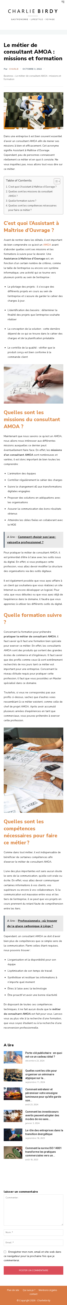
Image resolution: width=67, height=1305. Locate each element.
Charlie (13, 69)
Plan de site (13, 1290)
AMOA (47, 245)
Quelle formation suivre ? (22, 201)
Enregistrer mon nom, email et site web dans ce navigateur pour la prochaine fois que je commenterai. (32, 1256)
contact (33, 1294)
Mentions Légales (48, 1290)
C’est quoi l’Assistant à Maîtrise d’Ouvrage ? (32, 186)
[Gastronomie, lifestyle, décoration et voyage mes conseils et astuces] (33, 14)
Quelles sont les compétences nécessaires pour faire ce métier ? (32, 208)
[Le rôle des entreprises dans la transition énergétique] (13, 1135)
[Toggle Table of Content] (55, 181)
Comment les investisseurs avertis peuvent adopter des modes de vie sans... (42, 1115)
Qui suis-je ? (29, 1290)
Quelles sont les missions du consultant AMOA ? (30, 194)
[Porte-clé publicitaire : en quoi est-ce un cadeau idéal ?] (13, 1057)
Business (8, 75)
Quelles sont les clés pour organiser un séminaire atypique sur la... (41, 1074)
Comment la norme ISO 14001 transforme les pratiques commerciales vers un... (43, 1152)
